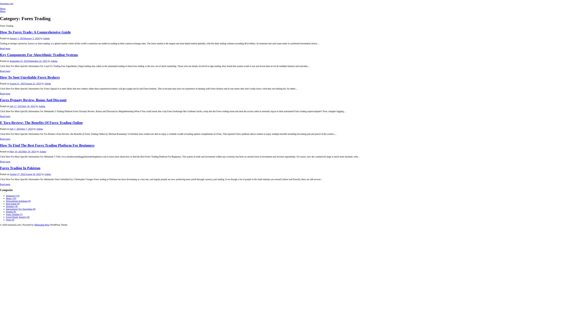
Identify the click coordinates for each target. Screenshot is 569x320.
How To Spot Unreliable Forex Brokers (30, 77)
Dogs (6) (10, 220)
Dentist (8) (11, 212)
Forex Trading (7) (14, 214)
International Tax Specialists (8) (20, 209)
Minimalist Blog (41, 225)
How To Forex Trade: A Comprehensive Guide (35, 32)
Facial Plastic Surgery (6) (17, 217)
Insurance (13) (12, 196)
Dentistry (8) (12, 206)
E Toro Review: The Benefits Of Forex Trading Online (41, 123)
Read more (5, 48)
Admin (46, 38)
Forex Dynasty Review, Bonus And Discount (33, 100)
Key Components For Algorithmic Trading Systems (39, 55)
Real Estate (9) (13, 204)
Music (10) (11, 198)
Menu (2, 8)
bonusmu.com (6, 3)
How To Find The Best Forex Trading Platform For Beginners (47, 145)
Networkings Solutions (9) (18, 201)
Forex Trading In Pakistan (20, 168)
